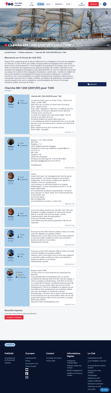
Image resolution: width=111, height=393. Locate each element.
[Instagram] (34, 377)
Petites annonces (26, 52)
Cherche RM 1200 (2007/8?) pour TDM (50, 52)
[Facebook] (34, 373)
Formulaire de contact (53, 358)
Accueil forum (10, 52)
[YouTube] (34, 369)
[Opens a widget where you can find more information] (104, 390)
